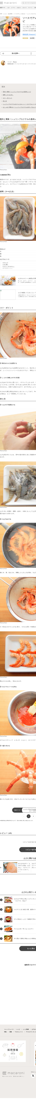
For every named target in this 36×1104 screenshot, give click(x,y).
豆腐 (35, 7)
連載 (10, 1031)
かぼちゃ (19, 7)
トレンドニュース (9, 1029)
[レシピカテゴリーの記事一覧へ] (25, 38)
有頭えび (2, 249)
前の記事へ (15, 53)
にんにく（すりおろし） (9, 266)
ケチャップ (5, 262)
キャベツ (30, 7)
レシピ (18, 1029)
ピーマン (13, 7)
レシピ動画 (26, 1029)
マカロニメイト (19, 1031)
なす (9, 7)
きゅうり (25, 7)
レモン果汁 (5, 264)
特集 (5, 1031)
